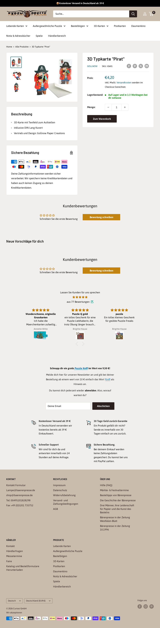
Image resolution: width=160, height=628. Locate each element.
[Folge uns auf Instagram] (145, 606)
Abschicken (103, 406)
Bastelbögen (78, 26)
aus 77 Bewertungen (78, 301)
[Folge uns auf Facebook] (140, 606)
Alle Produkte (22, 46)
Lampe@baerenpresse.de (20, 490)
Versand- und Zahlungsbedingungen (65, 502)
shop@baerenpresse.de (19, 495)
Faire (9, 561)
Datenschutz (60, 490)
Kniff (107, 379)
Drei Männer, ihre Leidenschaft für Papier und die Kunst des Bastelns (117, 509)
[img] (80, 297)
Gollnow (92, 66)
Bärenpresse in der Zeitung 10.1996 (115, 528)
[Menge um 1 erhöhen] (125, 107)
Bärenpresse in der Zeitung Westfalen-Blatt (115, 519)
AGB (55, 508)
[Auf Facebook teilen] (129, 66)
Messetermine (14, 556)
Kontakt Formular (16, 485)
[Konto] (144, 14)
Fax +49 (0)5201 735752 (19, 505)
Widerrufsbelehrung (64, 495)
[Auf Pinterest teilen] (135, 66)
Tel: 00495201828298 (18, 500)
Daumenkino (138, 26)
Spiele (39, 35)
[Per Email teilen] (147, 66)
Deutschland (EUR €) (35, 600)
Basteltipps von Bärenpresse (115, 495)
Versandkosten (124, 82)
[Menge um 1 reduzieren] (108, 107)
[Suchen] (133, 13)
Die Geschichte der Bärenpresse (118, 500)
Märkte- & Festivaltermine (114, 490)
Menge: (91, 107)
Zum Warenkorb (102, 118)
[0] (151, 14)
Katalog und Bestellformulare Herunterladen (22, 568)
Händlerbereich (57, 35)
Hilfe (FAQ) (106, 485)
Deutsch (12, 600)
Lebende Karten (15, 26)
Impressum (59, 485)
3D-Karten (99, 26)
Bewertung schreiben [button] (101, 217)
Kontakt (10, 546)
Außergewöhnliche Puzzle (47, 26)
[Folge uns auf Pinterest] (151, 606)
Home (9, 46)
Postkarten (120, 26)
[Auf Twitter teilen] (141, 66)
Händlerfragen (14, 551)
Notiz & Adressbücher (18, 35)
